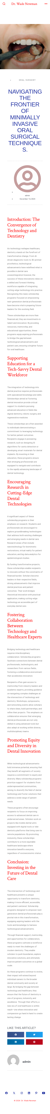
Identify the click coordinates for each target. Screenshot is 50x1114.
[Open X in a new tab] (14, 1093)
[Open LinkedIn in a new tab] (29, 1093)
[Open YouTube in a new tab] (43, 1093)
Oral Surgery (27, 80)
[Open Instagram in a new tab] (21, 1093)
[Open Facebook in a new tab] (6, 1093)
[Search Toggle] (4, 4)
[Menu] (46, 4)
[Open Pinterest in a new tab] (36, 1093)
